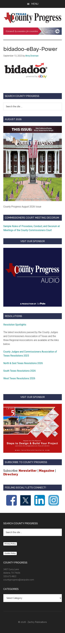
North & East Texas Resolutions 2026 (23, 363)
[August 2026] (32, 163)
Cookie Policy (10, 553)
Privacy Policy (10, 544)
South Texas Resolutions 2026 (19, 370)
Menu (34, 3)
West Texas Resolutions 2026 (19, 378)
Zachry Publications (37, 622)
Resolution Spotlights (14, 324)
